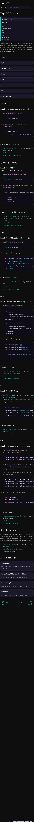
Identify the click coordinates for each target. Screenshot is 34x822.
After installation (6, 39)
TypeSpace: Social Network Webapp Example (17, 216)
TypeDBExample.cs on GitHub (12, 516)
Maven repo (6, 376)
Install (3, 25)
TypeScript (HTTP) (6, 28)
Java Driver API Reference (11, 379)
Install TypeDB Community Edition (13, 574)
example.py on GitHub (10, 148)
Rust (3, 30)
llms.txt (27, 821)
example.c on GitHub (9, 429)
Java (3, 32)
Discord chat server (9, 549)
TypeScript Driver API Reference (13, 225)
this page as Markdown (18, 821)
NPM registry (7, 223)
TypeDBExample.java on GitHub (12, 371)
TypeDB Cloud (6, 563)
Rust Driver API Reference (11, 289)
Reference (5, 592)
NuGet (5, 521)
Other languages (6, 37)
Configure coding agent (26, 604)
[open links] (31, 2)
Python (4, 27)
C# (3, 35)
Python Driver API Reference (12, 155)
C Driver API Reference (10, 434)
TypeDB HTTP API (8, 544)
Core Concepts (6, 583)
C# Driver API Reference (10, 523)
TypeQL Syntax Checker (6, 604)
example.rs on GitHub (9, 282)
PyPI (4, 153)
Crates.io (5, 286)
